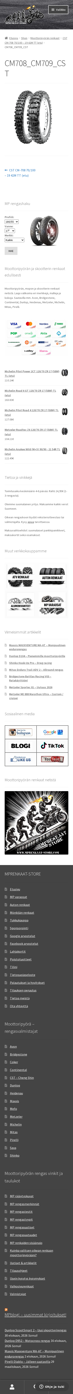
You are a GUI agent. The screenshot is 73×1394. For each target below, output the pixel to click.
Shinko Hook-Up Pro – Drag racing (30, 663)
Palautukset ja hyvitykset (27, 983)
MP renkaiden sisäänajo (26, 1243)
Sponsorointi (19, 928)
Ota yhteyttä (19, 1006)
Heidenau (16, 1093)
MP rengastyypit (21, 1219)
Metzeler (16, 1117)
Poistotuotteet (21, 959)
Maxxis (14, 1101)
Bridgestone (18, 1054)
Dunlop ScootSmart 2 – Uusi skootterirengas (36, 1330)
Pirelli (14, 1140)
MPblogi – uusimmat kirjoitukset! (35, 1314)
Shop (24, 38)
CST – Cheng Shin (22, 1078)
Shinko (14, 1155)
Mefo (13, 1109)
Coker (14, 1062)
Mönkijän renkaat (22, 913)
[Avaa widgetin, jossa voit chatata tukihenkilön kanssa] (52, 1387)
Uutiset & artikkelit (23, 1263)
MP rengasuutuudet (23, 1235)
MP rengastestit (21, 1212)
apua (31, 522)
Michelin (16, 1124)
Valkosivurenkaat (22, 1286)
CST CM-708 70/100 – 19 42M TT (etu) (20, 172)
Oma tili (12, 1387)
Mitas (14, 1132)
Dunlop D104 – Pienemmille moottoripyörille (37, 656)
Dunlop (15, 1085)
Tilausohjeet (19, 1271)
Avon (13, 1046)
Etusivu (13, 38)
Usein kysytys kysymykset (27, 1278)
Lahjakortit (18, 951)
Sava (13, 1148)
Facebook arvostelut (24, 944)
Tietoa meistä (20, 998)
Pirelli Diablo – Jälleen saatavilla (27, 1362)
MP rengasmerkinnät (24, 1204)
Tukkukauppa (19, 920)
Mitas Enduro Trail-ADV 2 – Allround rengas (36, 670)
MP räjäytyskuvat (22, 1196)
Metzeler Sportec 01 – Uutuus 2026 (30, 687)
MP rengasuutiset (22, 1227)
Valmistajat (18, 1294)
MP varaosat (18, 897)
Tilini (13, 967)
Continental (18, 1070)
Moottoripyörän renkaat (44, 38)
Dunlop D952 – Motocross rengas (27, 1341)
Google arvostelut (22, 936)
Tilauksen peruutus (23, 990)
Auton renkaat (20, 905)
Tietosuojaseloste (22, 975)
